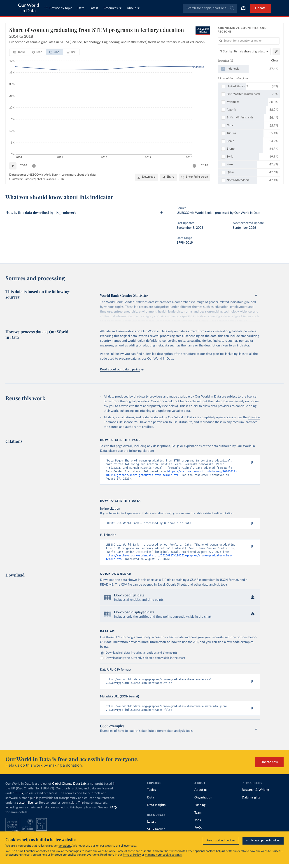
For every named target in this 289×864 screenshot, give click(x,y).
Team (198, 812)
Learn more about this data (78, 174)
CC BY (60, 179)
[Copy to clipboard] (247, 462)
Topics (151, 789)
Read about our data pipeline (120, 369)
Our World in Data (28, 8)
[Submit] (231, 8)
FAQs (113, 807)
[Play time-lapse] (12, 166)
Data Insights (156, 805)
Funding (199, 805)
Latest (94, 8)
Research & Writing (255, 789)
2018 (204, 165)
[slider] (33, 165)
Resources (110, 8)
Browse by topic (60, 8)
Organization (203, 797)
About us (200, 789)
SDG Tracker (156, 829)
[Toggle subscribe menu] (243, 8)
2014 (23, 165)
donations (64, 845)
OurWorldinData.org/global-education (32, 179)
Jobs (197, 820)
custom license (27, 802)
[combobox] (210, 8)
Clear (274, 60)
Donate (260, 8)
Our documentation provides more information (133, 642)
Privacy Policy (132, 854)
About (131, 8)
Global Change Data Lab (69, 783)
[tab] (19, 52)
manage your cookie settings (163, 854)
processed (222, 212)
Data (80, 8)
